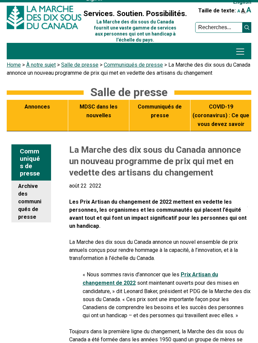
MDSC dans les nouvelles (99, 111)
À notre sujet (41, 65)
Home (14, 65)
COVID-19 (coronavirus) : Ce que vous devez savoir (220, 115)
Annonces (37, 107)
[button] (247, 27)
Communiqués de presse (133, 65)
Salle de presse (79, 65)
